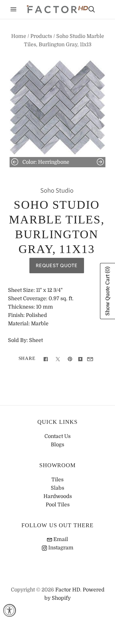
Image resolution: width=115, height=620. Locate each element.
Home (18, 36)
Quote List (103, 10)
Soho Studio (56, 190)
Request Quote (57, 265)
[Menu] (13, 9)
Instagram (60, 548)
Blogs (57, 445)
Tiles (57, 480)
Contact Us (57, 436)
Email (60, 539)
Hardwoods (57, 496)
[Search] (91, 9)
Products (41, 36)
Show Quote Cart (108, 291)
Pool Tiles (58, 505)
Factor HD (67, 590)
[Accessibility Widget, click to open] (9, 610)
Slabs (57, 488)
